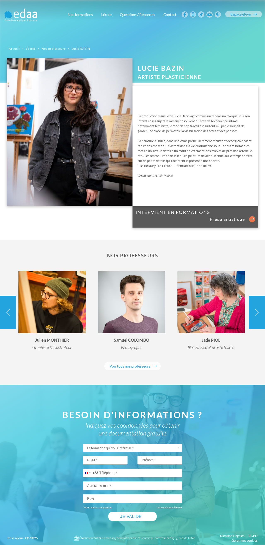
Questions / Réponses (137, 14)
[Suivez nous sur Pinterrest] (218, 14)
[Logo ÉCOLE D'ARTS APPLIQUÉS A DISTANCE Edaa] (20, 12)
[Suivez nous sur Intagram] (193, 14)
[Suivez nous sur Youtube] (209, 14)
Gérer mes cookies (244, 540)
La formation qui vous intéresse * (110, 448)
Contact (169, 14)
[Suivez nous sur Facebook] (185, 14)
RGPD (253, 536)
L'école (106, 14)
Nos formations (80, 14)
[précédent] (8, 312)
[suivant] (257, 312)
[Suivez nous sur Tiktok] (201, 14)
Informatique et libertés (169, 507)
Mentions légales (232, 536)
